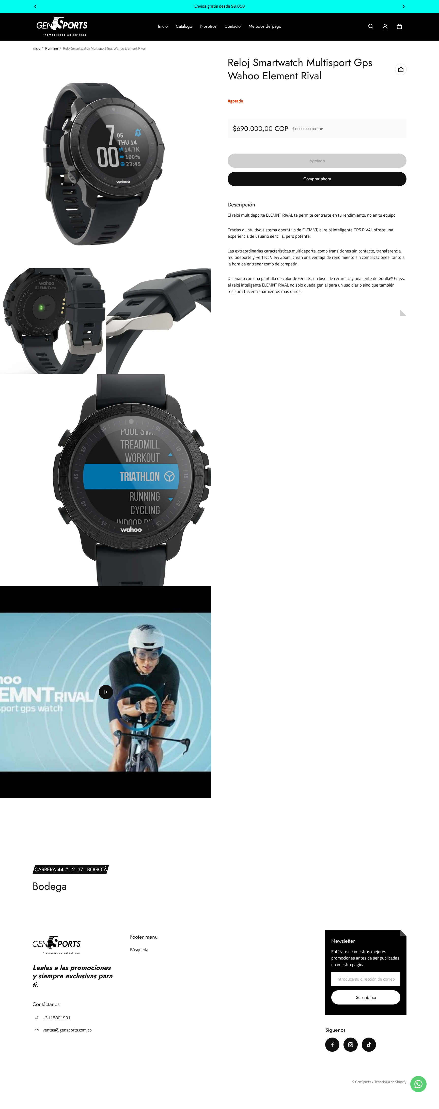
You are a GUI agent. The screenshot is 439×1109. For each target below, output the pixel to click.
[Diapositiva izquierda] (36, 6)
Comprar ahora (317, 179)
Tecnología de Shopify (390, 1082)
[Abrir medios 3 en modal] (53, 321)
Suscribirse (366, 997)
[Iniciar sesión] (385, 26)
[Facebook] (332, 1045)
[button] (371, 26)
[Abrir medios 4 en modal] (159, 321)
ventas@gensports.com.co (67, 1030)
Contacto (233, 26)
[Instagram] (350, 1045)
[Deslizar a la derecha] (403, 6)
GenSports (363, 1082)
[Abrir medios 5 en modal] (106, 480)
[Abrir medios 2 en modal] (106, 162)
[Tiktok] (369, 1045)
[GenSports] (62, 26)
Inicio (163, 26)
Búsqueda (139, 949)
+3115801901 (57, 1017)
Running (51, 48)
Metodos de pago (265, 26)
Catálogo (184, 26)
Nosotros (208, 26)
